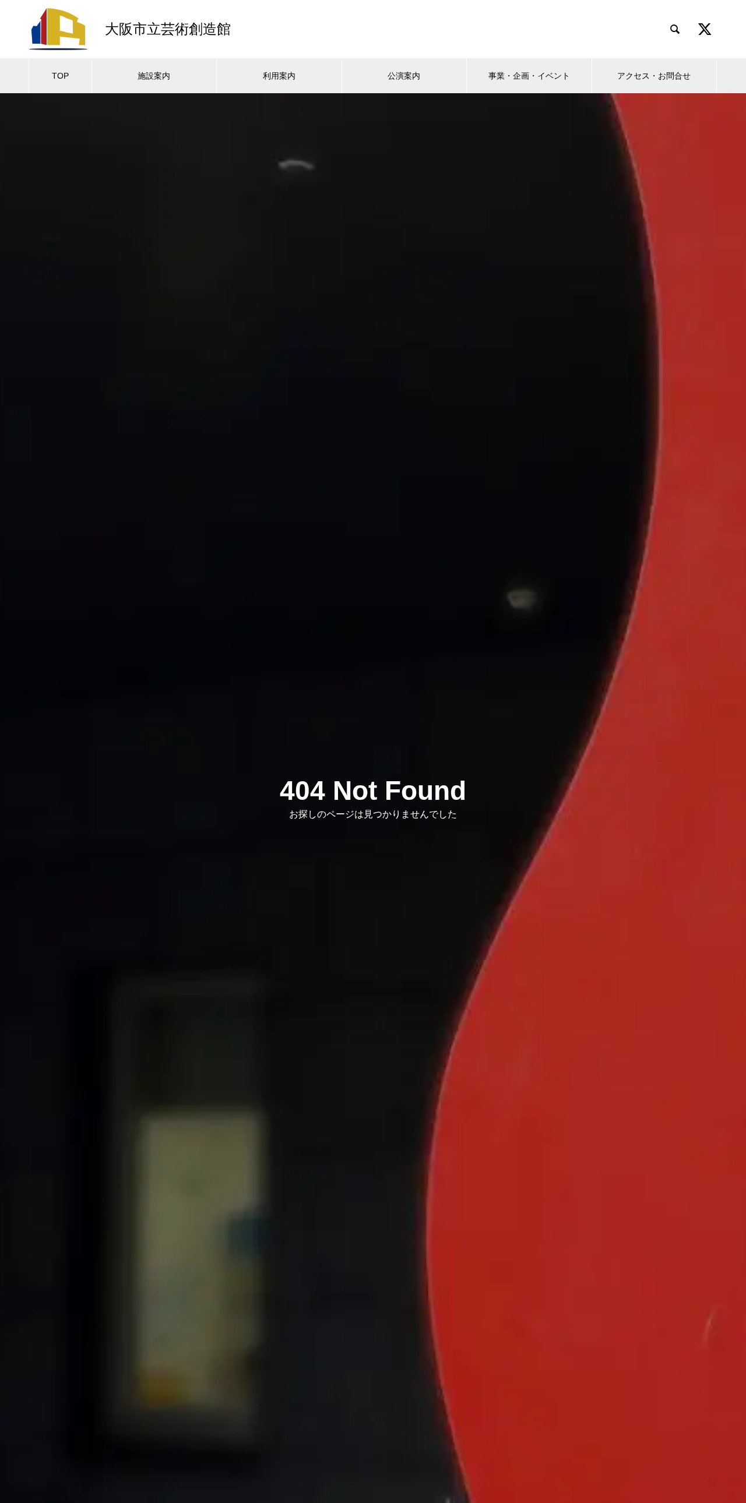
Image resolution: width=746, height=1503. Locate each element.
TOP (60, 75)
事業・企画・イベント (529, 75)
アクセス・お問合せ (654, 75)
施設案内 (154, 75)
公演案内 (404, 75)
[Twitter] (704, 29)
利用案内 (279, 75)
